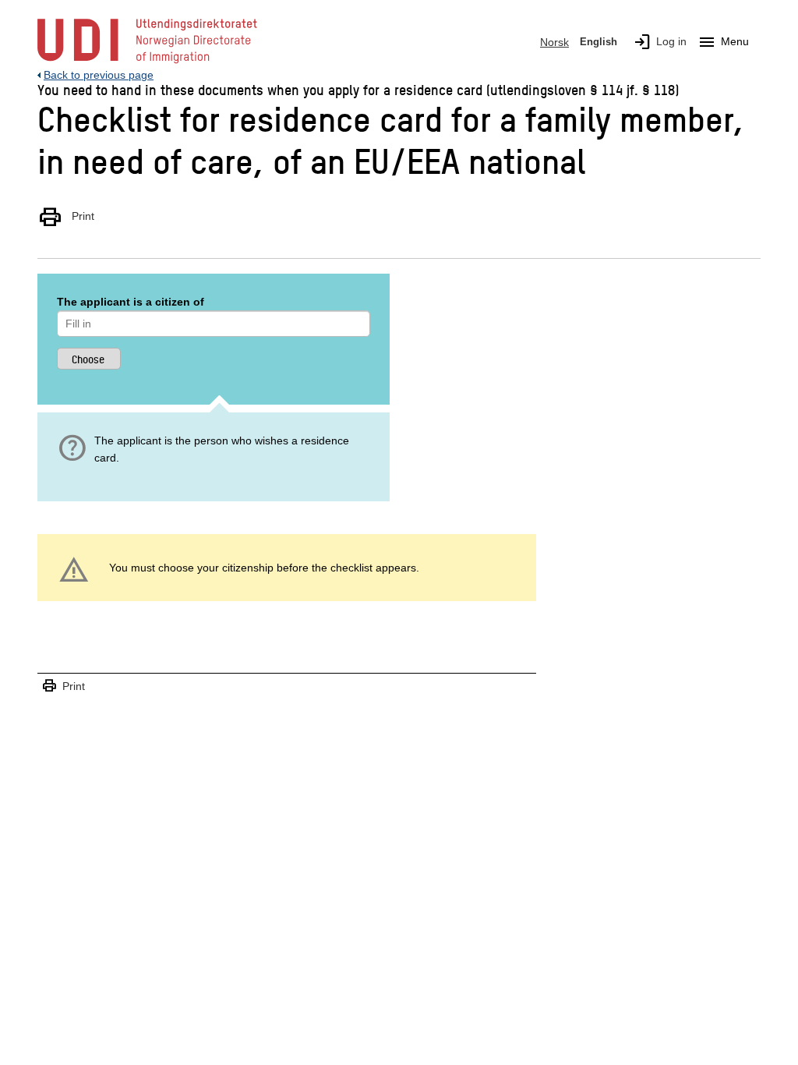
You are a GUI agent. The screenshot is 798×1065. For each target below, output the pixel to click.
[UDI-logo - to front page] (147, 62)
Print (65, 217)
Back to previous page (99, 75)
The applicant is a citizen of (130, 301)
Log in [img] (660, 42)
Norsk (554, 42)
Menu (723, 42)
